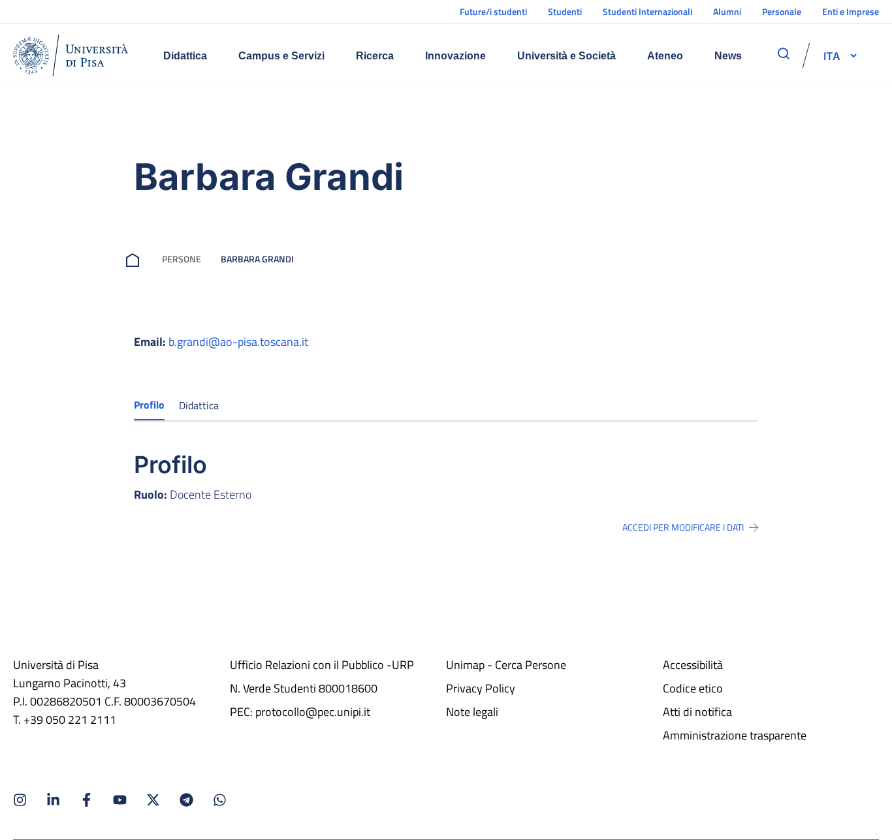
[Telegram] (186, 800)
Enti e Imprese (850, 11)
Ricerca (375, 55)
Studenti (565, 11)
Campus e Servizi (281, 55)
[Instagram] (20, 800)
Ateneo (665, 55)
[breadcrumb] (135, 259)
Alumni (727, 11)
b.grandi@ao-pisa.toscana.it (238, 341)
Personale (781, 11)
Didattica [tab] (199, 405)
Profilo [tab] (149, 404)
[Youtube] (120, 800)
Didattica (185, 55)
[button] (832, 55)
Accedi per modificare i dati (683, 527)
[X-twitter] (153, 800)
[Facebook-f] (86, 800)
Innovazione (455, 55)
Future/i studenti (493, 11)
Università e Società (566, 55)
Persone (181, 259)
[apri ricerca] (783, 53)
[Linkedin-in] (53, 800)
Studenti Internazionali (647, 11)
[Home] (70, 55)
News (728, 55)
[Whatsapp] (220, 800)
